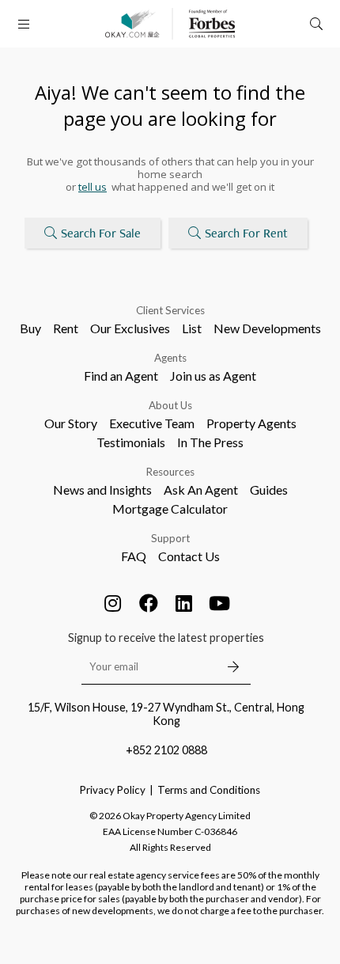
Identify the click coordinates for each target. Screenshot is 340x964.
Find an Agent (121, 375)
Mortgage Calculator (170, 508)
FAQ (133, 556)
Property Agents (251, 423)
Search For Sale (101, 233)
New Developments (267, 328)
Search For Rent (246, 233)
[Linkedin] (184, 603)
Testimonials (130, 442)
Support (170, 538)
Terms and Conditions (208, 790)
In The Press (210, 442)
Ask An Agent (201, 489)
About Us (170, 405)
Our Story (70, 423)
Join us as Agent (213, 375)
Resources (170, 471)
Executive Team (152, 423)
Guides (269, 489)
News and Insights (102, 489)
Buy (30, 328)
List (192, 328)
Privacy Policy (112, 790)
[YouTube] (220, 603)
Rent (65, 328)
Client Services (170, 310)
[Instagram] (113, 603)
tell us (92, 187)
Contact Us (189, 556)
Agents (170, 357)
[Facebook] (149, 603)
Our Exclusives (130, 328)
